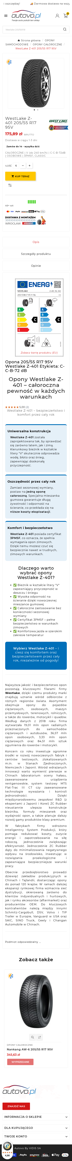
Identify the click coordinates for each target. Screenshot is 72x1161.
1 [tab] (34, 110)
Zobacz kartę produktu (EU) (39, 352)
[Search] (64, 29)
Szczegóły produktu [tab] (36, 254)
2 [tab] (37, 110)
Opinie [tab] (36, 265)
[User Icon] (59, 16)
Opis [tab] (36, 242)
